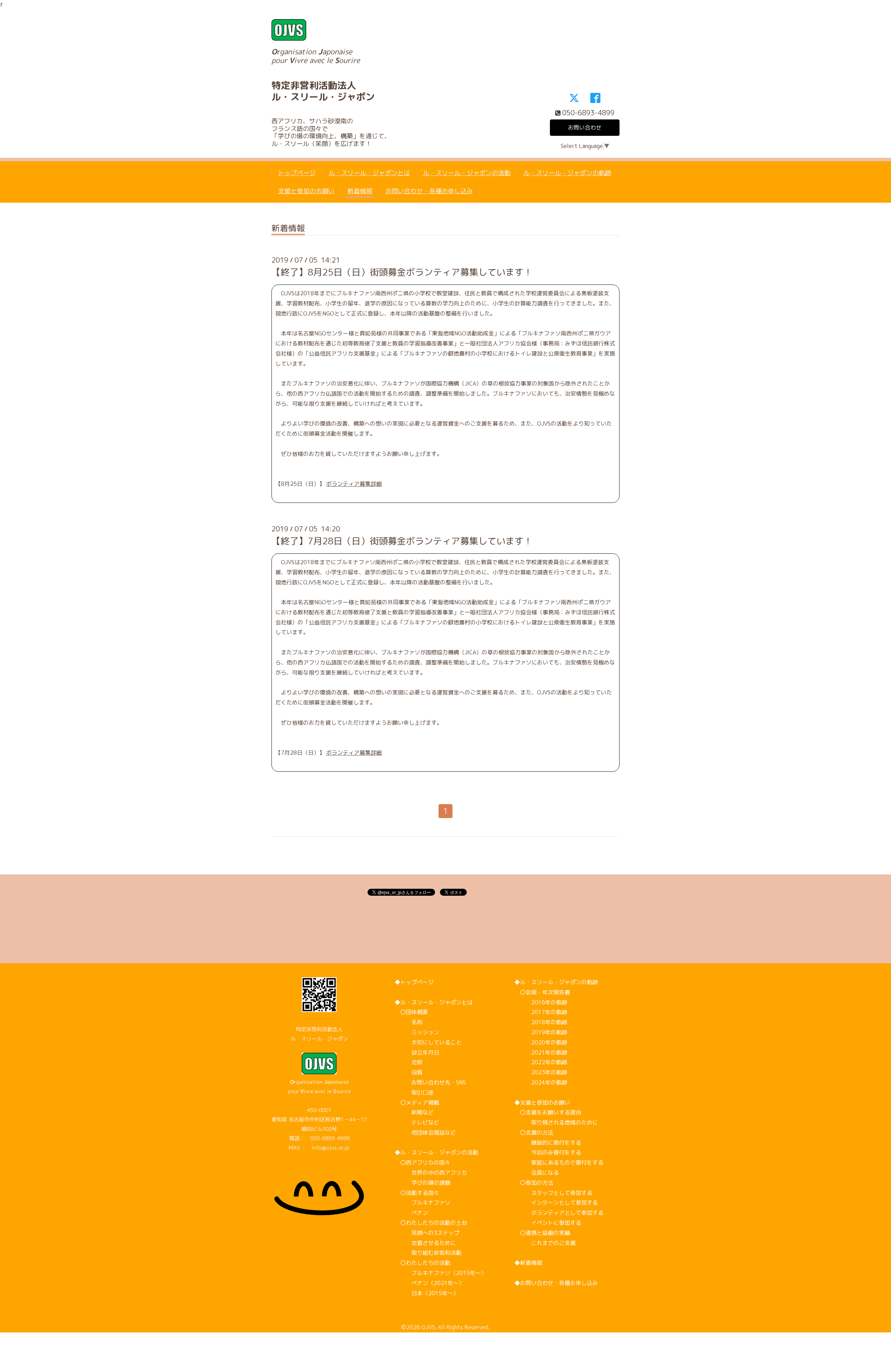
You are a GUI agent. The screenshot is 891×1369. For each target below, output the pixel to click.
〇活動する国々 (417, 1193)
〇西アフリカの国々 (422, 1162)
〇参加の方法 (533, 1183)
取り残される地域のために (556, 1122)
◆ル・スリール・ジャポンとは (434, 1002)
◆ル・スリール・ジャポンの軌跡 (556, 982)
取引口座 (414, 1092)
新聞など (414, 1112)
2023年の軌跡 (540, 1072)
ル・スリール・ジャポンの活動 (467, 173)
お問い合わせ (584, 127)
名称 (409, 1022)
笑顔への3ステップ (427, 1233)
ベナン (411, 1212)
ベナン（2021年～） (429, 1283)
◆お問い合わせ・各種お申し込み (556, 1283)
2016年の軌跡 (540, 1002)
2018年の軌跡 (540, 1022)
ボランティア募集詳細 (354, 484)
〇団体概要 (411, 1012)
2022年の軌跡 (540, 1062)
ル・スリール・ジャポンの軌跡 (567, 173)
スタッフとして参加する (553, 1193)
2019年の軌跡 (540, 1032)
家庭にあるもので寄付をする (559, 1162)
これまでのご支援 (545, 1243)
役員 (409, 1072)
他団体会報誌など (425, 1132)
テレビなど (417, 1122)
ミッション (417, 1032)
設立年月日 (417, 1052)
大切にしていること (428, 1042)
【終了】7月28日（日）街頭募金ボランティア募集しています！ (402, 541)
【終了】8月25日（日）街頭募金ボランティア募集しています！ (402, 272)
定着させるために (425, 1243)
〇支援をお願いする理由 (547, 1112)
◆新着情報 (528, 1263)
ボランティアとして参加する (559, 1212)
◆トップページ (414, 982)
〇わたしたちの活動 (422, 1263)
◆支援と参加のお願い (542, 1102)
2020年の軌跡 (540, 1042)
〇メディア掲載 (417, 1102)
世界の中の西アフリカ (431, 1172)
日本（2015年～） (427, 1293)
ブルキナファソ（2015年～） (441, 1273)
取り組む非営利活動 (428, 1253)
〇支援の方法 (533, 1132)
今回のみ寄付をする (547, 1152)
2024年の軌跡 (540, 1082)
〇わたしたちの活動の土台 (431, 1223)
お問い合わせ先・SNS (430, 1082)
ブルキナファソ (422, 1202)
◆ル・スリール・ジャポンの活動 (436, 1152)
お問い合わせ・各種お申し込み (429, 191)
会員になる (536, 1172)
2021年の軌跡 (540, 1052)
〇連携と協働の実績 (542, 1233)
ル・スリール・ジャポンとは (369, 173)
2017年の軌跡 (540, 1012)
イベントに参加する (547, 1223)
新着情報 (359, 191)
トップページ (297, 173)
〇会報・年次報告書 (542, 992)
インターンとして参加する (556, 1202)
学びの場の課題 (422, 1183)
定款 (409, 1062)
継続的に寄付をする (547, 1142)
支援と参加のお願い (306, 191)
